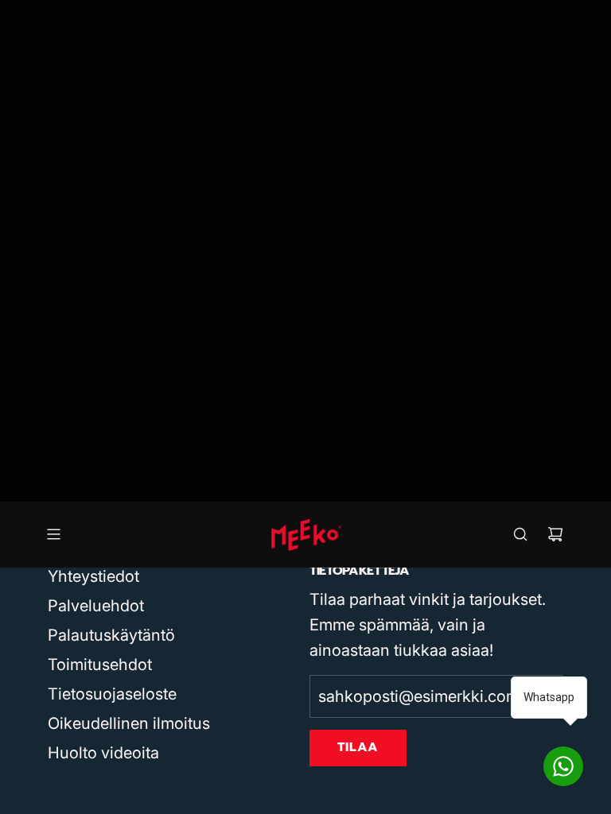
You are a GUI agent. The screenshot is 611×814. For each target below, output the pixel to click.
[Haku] (520, 534)
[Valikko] (53, 534)
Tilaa (358, 747)
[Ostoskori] (555, 534)
